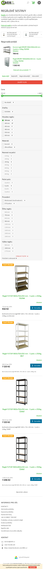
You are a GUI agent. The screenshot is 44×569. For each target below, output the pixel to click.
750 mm (8, 215)
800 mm (8, 218)
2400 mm (9, 236)
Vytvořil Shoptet (24, 557)
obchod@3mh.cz (9, 542)
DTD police (9, 203)
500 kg (8, 171)
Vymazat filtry (21, 256)
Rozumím (32, 567)
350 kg (8, 165)
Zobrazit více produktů (21, 70)
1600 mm (9, 230)
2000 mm (9, 233)
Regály (3, 15)
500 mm (8, 132)
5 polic (8, 186)
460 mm (8, 129)
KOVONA (9, 112)
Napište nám (5, 528)
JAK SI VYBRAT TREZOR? (9, 517)
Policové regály (6, 25)
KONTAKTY (4, 506)
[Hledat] (28, 3)
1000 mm (9, 224)
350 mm (9, 120)
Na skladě (9, 102)
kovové (8, 144)
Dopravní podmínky (7, 512)
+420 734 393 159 (9, 545)
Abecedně (35, 76)
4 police (8, 183)
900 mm (8, 221)
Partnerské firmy (6, 515)
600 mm (8, 135)
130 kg (8, 156)
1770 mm (9, 251)
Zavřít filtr (22, 82)
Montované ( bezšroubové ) (15, 200)
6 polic (8, 189)
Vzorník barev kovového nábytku (11, 531)
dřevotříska (10, 147)
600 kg (8, 168)
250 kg (8, 162)
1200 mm (9, 227)
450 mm (8, 126)
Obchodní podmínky (7, 509)
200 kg (8, 159)
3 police (8, 192)
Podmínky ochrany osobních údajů (12, 520)
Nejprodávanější (25, 76)
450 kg (8, 174)
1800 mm (9, 248)
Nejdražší (14, 76)
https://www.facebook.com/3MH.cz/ (15, 548)
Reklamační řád (6, 526)
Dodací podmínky (6, 523)
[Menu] (39, 3)
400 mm (9, 123)
